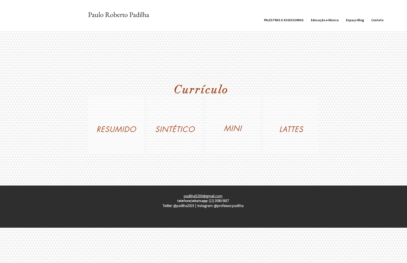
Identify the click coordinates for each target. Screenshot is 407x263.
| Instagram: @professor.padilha (219, 205)
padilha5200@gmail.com (203, 196)
